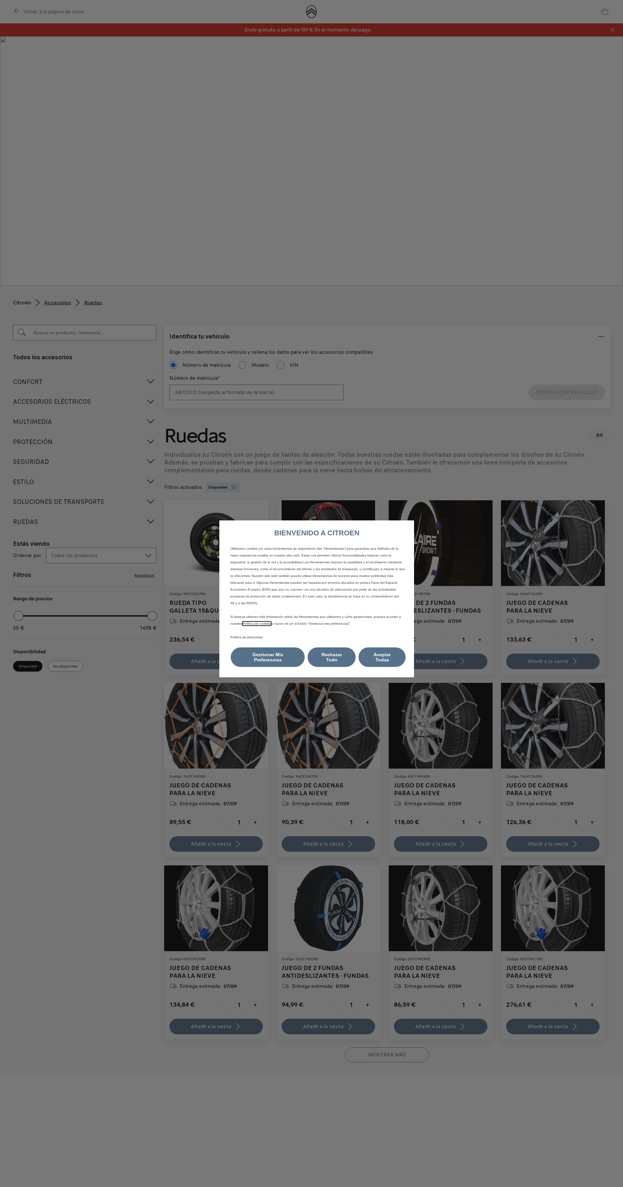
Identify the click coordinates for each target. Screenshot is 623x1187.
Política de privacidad (246, 637)
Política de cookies (257, 623)
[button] (268, 657)
